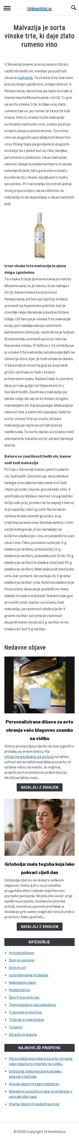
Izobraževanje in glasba (28, 975)
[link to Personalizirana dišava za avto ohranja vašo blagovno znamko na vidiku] (39, 685)
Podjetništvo (19, 990)
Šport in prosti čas (24, 997)
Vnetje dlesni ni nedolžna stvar (34, 1104)
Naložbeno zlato (22, 983)
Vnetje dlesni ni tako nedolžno (34, 1084)
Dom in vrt (17, 968)
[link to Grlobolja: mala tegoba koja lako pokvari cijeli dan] (39, 827)
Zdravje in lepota (23, 1035)
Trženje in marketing (26, 1020)
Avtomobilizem (21, 953)
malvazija (25, 78)
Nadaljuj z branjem (39, 787)
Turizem (15, 1027)
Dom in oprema (21, 960)
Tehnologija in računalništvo (32, 1005)
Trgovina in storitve (25, 1012)
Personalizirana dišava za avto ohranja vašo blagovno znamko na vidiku (39, 730)
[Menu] (7, 9)
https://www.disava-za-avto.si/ (29, 757)
